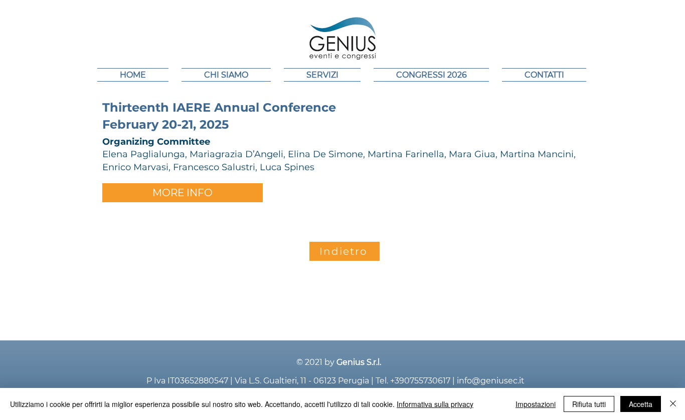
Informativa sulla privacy (435, 404)
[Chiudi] (673, 404)
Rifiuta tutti (589, 404)
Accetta (640, 404)
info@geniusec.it (491, 380)
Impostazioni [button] (536, 404)
